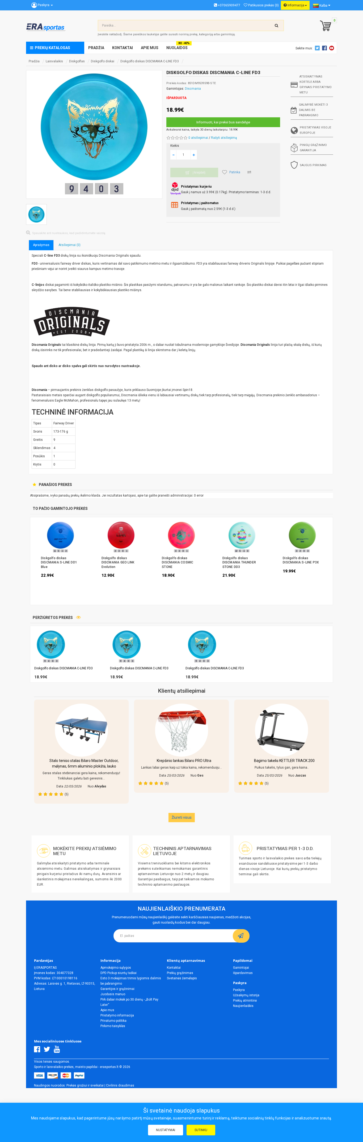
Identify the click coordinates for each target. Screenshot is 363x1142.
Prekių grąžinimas (180, 973)
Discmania (193, 89)
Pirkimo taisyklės (112, 1026)
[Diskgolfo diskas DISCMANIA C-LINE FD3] (94, 134)
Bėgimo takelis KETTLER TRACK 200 (284, 761)
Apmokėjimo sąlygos (115, 967)
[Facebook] (38, 1051)
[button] (330, 654)
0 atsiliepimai (198, 138)
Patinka (234, 172)
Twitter (318, 48)
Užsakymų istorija (246, 995)
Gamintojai (241, 967)
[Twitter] (48, 1051)
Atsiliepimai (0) (69, 245)
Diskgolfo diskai (102, 61)
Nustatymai (165, 1130)
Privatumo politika (113, 1021)
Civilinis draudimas (120, 1085)
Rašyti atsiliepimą (224, 138)
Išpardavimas (243, 973)
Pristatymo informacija (117, 1015)
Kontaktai (174, 967)
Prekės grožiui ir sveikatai (85, 1085)
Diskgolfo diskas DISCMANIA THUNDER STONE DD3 (239, 562)
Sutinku (201, 1130)
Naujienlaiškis (243, 1006)
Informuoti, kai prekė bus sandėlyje (223, 122)
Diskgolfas (77, 61)
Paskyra (239, 990)
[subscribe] (241, 935)
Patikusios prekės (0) (263, 5)
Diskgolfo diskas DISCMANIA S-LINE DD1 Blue (59, 562)
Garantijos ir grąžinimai (117, 989)
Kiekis (174, 146)
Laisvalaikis (54, 61)
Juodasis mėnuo (112, 994)
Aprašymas (41, 245)
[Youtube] (58, 1051)
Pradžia (34, 61)
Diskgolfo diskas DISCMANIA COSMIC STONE (177, 562)
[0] (324, 26)
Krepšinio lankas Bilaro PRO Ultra (184, 761)
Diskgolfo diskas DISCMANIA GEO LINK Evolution (118, 562)
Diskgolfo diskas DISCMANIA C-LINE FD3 (149, 61)
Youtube (332, 48)
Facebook (325, 48)
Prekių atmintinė (245, 1000)
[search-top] (276, 25)
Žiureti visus (182, 817)
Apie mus (107, 1010)
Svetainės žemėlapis (182, 978)
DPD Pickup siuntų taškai (118, 973)
